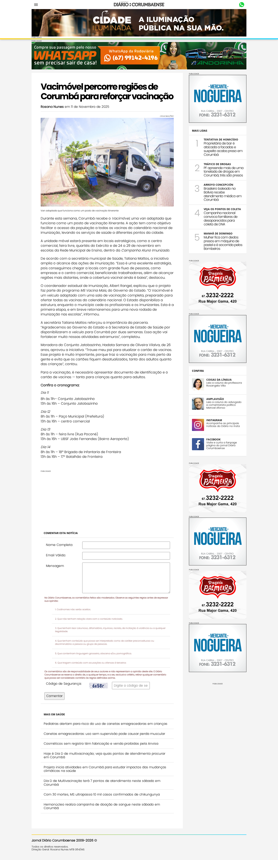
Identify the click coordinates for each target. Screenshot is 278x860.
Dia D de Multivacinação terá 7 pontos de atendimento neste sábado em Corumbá (102, 783)
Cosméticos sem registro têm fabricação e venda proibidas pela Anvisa (101, 743)
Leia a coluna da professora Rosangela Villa (224, 384)
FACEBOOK (213, 439)
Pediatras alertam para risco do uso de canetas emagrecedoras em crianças (105, 723)
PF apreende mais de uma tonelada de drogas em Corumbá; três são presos (223, 171)
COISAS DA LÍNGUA (219, 379)
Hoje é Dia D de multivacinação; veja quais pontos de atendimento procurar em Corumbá (104, 755)
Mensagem (55, 566)
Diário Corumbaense (139, 4)
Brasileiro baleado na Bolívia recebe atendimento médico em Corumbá (223, 194)
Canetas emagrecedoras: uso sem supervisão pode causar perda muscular (104, 733)
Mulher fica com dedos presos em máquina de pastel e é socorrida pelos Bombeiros (223, 243)
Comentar (54, 696)
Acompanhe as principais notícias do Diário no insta (223, 424)
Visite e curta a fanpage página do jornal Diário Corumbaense (221, 445)
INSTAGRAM (214, 420)
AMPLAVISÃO (215, 399)
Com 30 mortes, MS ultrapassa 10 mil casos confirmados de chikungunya (102, 794)
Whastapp (241, 5)
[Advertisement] (107, 498)
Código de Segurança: (64, 683)
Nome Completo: (59, 545)
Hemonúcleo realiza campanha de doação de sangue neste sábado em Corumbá (102, 806)
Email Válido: (56, 555)
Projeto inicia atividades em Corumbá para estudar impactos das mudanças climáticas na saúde (105, 769)
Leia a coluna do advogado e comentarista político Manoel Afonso (224, 405)
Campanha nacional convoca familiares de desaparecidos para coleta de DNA (220, 218)
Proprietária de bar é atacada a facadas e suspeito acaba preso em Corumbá (223, 149)
